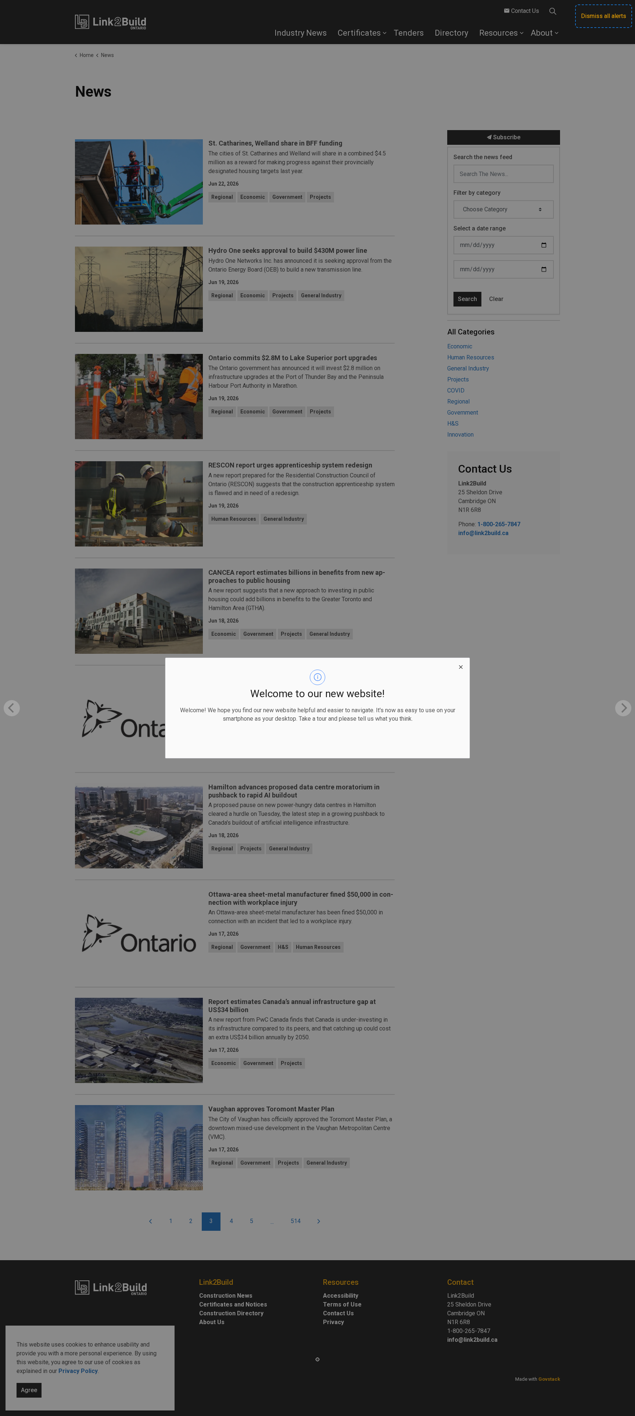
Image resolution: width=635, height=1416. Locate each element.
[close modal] (461, 666)
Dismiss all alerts (603, 15)
